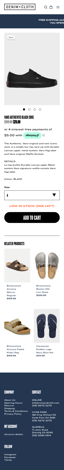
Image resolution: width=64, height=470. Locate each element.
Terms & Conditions (16, 411)
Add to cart (32, 217)
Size (7, 187)
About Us (9, 400)
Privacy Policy (13, 414)
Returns (9, 405)
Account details (13, 434)
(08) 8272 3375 (42, 405)
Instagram (10, 454)
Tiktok (8, 460)
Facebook (10, 457)
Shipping (9, 408)
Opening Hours (13, 402)
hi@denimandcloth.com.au (47, 402)
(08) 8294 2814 (41, 435)
